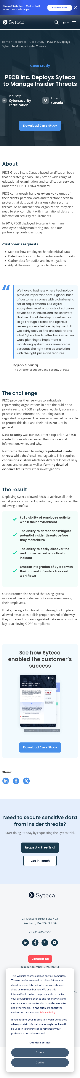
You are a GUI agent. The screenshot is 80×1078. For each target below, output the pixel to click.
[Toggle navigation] (74, 22)
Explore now (59, 7)
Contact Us (40, 959)
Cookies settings (40, 1042)
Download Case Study (40, 125)
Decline (40, 1062)
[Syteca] (13, 22)
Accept (40, 1052)
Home (6, 42)
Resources (19, 42)
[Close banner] (75, 7)
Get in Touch (40, 861)
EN (64, 22)
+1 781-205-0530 (40, 932)
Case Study (36, 42)
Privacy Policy (47, 1012)
